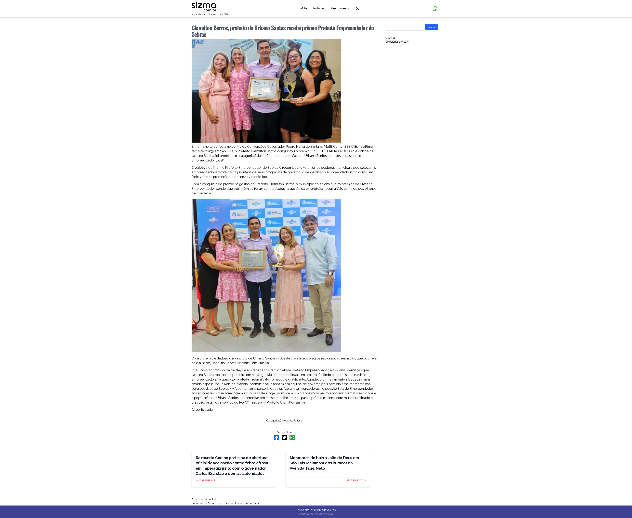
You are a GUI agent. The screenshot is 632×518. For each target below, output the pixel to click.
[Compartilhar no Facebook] (276, 437)
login (220, 503)
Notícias (318, 8)
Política (297, 420)
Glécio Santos (325, 513)
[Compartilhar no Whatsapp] (292, 437)
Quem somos (340, 8)
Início (303, 8)
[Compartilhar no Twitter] (284, 437)
